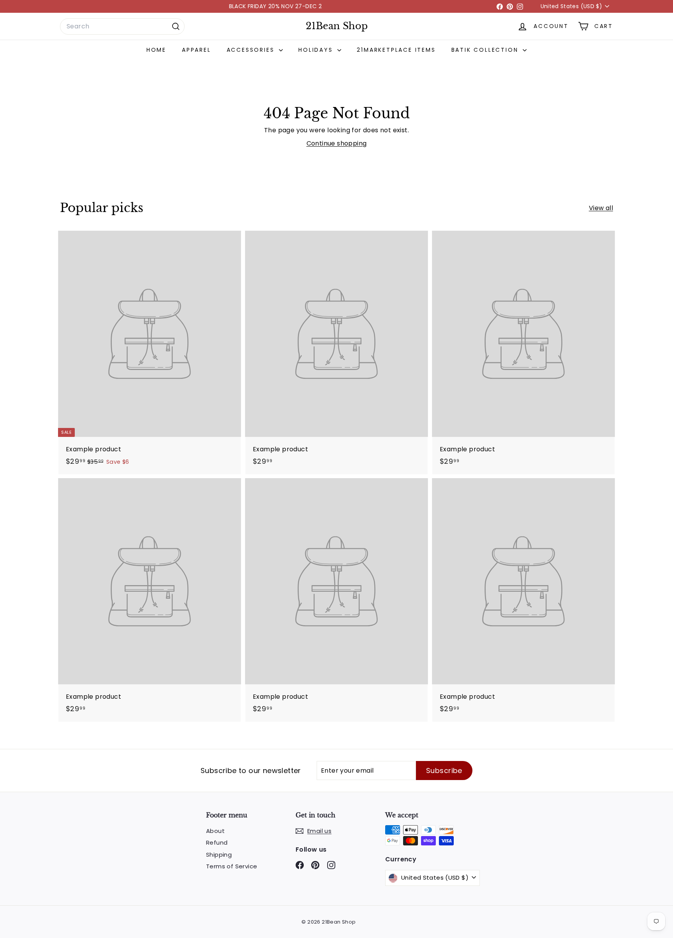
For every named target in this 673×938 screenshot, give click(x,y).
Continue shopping (337, 143)
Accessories (252, 50)
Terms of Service (231, 866)
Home (156, 50)
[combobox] (122, 26)
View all (601, 207)
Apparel (196, 50)
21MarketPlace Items (396, 50)
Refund (216, 842)
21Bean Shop (337, 26)
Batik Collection (486, 50)
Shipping (219, 854)
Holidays (316, 50)
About (215, 831)
